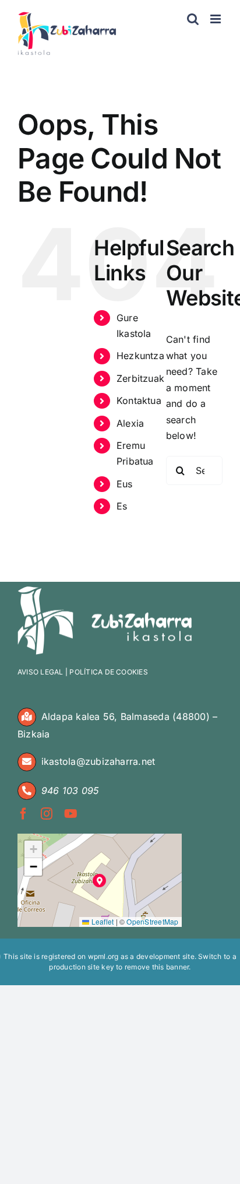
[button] (99, 880)
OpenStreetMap (152, 921)
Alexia (130, 423)
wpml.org (103, 956)
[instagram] (46, 814)
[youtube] (70, 814)
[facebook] (23, 814)
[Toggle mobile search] (193, 19)
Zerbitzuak (140, 378)
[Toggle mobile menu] (216, 19)
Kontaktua (139, 400)
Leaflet (101, 921)
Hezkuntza (140, 355)
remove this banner (157, 966)
